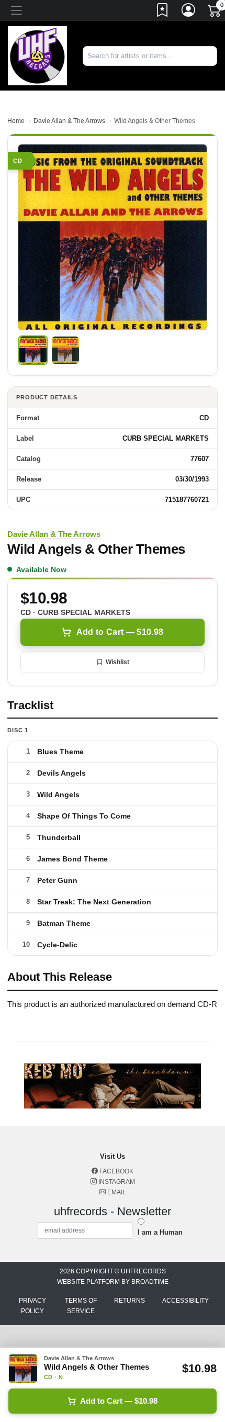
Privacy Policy (32, 1306)
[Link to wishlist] (162, 12)
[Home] (37, 55)
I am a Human (160, 1232)
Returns (129, 1300)
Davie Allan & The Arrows (69, 121)
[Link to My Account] (189, 12)
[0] (215, 12)
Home (16, 121)
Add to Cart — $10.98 (119, 632)
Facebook (115, 1171)
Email (116, 1192)
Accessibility (185, 1300)
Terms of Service (81, 1306)
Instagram (116, 1181)
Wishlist (117, 662)
